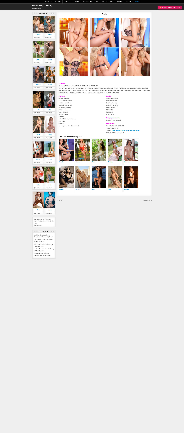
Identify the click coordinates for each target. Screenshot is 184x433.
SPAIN (111, 1)
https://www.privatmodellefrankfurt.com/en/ (126, 130)
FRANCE (66, 1)
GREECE (128, 1)
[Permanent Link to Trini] (38, 199)
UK (97, 1)
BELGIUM (57, 1)
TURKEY (119, 1)
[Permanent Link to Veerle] (50, 174)
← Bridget (60, 200)
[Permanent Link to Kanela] (38, 74)
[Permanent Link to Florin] (50, 124)
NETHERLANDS (87, 1)
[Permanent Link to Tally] (38, 174)
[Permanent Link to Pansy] (50, 149)
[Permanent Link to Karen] (38, 149)
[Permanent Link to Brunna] (50, 74)
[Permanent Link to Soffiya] (50, 49)
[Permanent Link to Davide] (38, 49)
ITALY (103, 1)
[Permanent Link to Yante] (50, 24)
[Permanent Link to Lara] (38, 99)
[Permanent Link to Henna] (50, 199)
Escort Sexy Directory (42, 5)
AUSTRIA (47, 1)
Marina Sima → (147, 200)
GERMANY (76, 1)
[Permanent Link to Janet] (38, 124)
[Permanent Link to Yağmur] (38, 24)
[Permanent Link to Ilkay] (50, 99)
